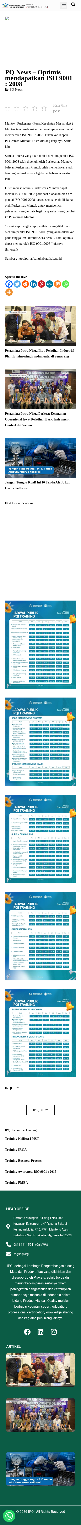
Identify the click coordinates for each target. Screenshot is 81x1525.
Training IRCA (16, 1149)
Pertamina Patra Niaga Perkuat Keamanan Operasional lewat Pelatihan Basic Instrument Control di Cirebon (37, 419)
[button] (63, 5)
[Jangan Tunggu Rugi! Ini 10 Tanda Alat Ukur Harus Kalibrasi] (40, 441)
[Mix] (57, 284)
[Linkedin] (33, 284)
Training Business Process (23, 1160)
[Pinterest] (41, 284)
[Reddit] (25, 284)
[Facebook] (9, 284)
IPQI (31, 1512)
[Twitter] (17, 284)
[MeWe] (49, 284)
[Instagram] (53, 1331)
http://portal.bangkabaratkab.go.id (40, 258)
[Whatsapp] (65, 284)
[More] (9, 292)
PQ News (16, 89)
